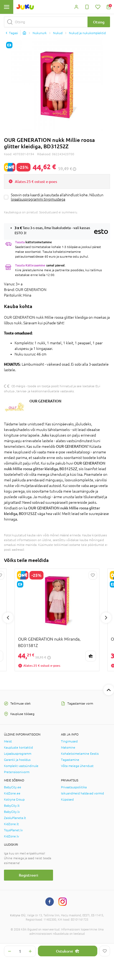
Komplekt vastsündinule (21, 766)
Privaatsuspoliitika (74, 787)
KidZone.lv (11, 836)
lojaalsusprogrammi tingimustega (38, 199)
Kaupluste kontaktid (18, 747)
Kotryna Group (14, 799)
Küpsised (67, 799)
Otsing (98, 22)
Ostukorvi (64, 951)
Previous (8, 617)
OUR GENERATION (45, 401)
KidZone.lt (11, 824)
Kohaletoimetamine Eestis (80, 754)
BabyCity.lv (12, 812)
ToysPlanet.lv (13, 830)
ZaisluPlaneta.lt (15, 818)
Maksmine (68, 747)
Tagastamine (70, 760)
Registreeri (28, 875)
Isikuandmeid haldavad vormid (82, 793)
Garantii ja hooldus (17, 760)
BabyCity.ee (12, 787)
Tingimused (69, 741)
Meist (8, 741)
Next (106, 617)
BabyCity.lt (12, 806)
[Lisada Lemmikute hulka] (104, 951)
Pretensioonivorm (16, 772)
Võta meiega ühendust (77, 766)
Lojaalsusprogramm (17, 754)
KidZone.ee (12, 793)
